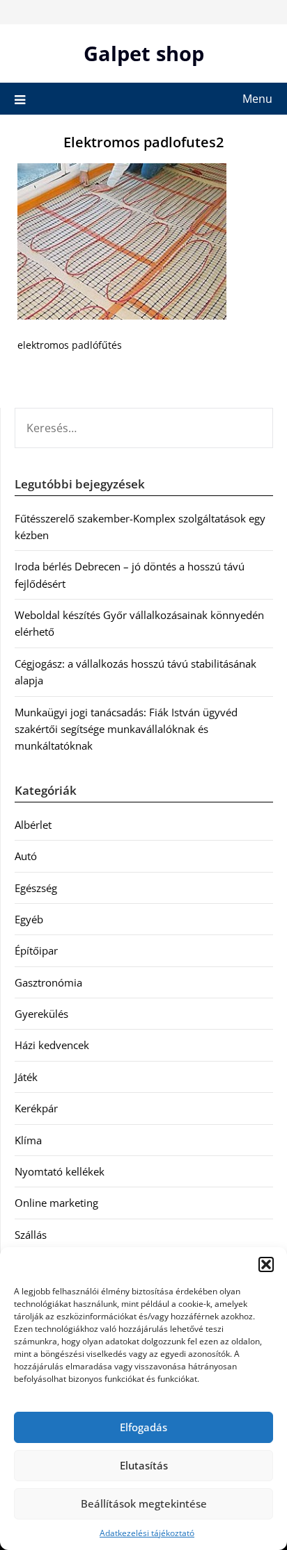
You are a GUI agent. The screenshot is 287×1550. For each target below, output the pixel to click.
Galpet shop (144, 53)
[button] (266, 1264)
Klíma (28, 1140)
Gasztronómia (48, 982)
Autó (26, 856)
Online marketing (56, 1203)
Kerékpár (36, 1108)
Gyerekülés (41, 1014)
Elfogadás (143, 1427)
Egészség (36, 888)
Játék (26, 1077)
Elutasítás (144, 1465)
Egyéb (29, 919)
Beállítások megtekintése (144, 1503)
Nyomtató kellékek (59, 1171)
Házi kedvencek (52, 1045)
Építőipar (36, 950)
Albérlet (33, 825)
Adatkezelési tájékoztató (147, 1533)
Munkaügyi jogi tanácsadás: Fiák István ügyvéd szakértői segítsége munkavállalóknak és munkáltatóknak (126, 729)
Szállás (31, 1235)
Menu (257, 98)
